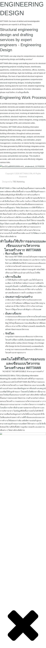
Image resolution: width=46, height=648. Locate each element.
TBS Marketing (19, 182)
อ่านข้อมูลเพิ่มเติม (22, 92)
